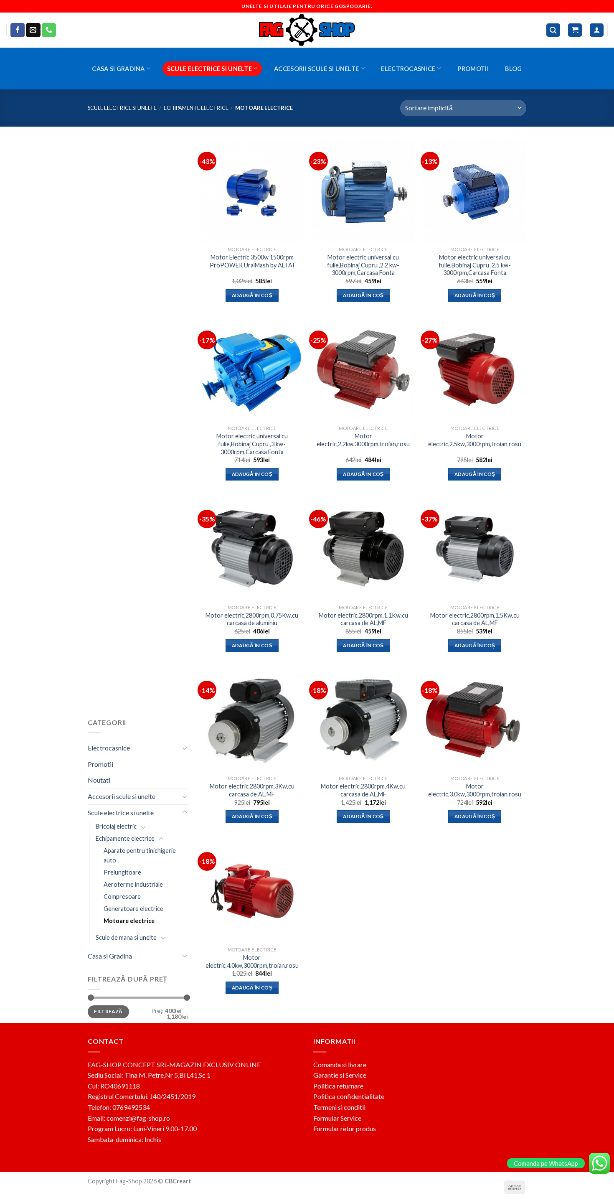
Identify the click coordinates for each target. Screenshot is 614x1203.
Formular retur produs (344, 1128)
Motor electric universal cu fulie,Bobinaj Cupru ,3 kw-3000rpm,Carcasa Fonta (252, 443)
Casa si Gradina (118, 68)
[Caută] (553, 30)
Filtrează (108, 1011)
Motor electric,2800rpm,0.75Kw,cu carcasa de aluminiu (252, 619)
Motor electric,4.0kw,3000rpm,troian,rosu (252, 961)
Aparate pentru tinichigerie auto (140, 855)
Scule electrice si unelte (209, 68)
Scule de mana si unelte (126, 937)
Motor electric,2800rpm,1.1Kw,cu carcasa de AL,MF (363, 619)
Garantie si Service (339, 1075)
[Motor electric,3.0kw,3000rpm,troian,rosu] (474, 719)
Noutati (99, 780)
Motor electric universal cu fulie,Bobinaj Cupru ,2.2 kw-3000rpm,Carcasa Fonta (363, 265)
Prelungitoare (122, 872)
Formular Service (337, 1118)
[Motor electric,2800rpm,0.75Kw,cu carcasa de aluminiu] (252, 548)
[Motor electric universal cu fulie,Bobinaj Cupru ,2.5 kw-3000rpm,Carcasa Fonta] (474, 190)
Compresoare (122, 896)
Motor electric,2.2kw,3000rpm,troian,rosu (363, 440)
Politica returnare (338, 1086)
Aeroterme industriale (133, 884)
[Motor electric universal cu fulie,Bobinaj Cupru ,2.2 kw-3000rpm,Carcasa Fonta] (363, 190)
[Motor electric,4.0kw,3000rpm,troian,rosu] (252, 891)
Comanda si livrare (339, 1064)
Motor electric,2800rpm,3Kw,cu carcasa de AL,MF (252, 790)
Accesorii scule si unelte (316, 68)
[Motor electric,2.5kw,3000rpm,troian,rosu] (474, 369)
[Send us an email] (33, 30)
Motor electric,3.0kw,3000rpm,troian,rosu (474, 790)
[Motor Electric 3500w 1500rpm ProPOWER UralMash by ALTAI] (252, 190)
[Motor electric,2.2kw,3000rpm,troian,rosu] (363, 369)
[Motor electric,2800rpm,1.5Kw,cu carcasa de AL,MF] (474, 548)
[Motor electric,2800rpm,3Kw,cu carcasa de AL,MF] (252, 719)
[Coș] (575, 30)
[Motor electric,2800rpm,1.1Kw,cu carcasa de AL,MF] (363, 548)
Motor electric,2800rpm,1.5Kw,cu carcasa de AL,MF (475, 619)
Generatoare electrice (133, 908)
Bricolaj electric (116, 826)
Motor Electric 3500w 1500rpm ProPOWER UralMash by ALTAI (252, 261)
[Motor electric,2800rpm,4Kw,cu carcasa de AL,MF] (363, 719)
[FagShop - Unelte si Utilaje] (307, 30)
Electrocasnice (408, 68)
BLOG (513, 68)
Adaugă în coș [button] (252, 295)
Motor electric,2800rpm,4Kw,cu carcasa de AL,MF (363, 790)
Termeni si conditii (339, 1107)
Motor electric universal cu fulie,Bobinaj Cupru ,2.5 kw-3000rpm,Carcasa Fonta (475, 265)
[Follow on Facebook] (17, 30)
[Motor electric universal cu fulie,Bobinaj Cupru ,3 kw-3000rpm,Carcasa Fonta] (252, 369)
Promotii (473, 68)
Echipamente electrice (196, 107)
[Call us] (49, 30)
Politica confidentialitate (348, 1096)
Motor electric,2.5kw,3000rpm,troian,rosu (474, 440)
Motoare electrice (129, 920)
